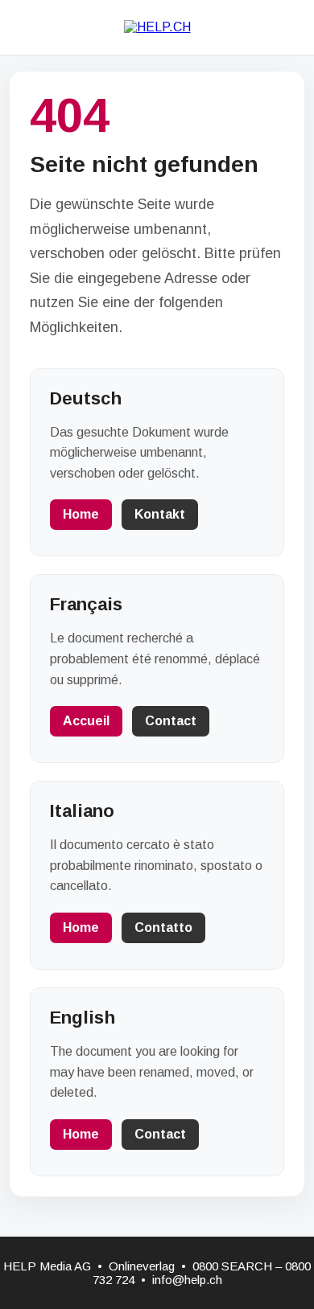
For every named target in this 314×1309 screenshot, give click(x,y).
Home (81, 514)
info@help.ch (187, 1279)
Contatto (163, 927)
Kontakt (159, 514)
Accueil (86, 721)
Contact (170, 721)
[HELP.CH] (157, 27)
